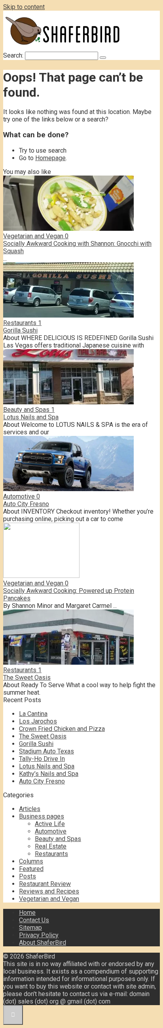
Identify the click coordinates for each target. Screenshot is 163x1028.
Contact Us (34, 920)
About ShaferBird (42, 942)
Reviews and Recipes (49, 891)
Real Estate (50, 846)
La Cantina (33, 714)
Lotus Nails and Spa (31, 417)
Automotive (50, 831)
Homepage (50, 158)
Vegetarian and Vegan (49, 899)
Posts (27, 876)
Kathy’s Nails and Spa (48, 774)
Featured (31, 869)
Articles (29, 809)
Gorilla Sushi (20, 330)
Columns (31, 861)
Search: (14, 55)
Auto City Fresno (26, 504)
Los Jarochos (38, 721)
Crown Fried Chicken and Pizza (62, 729)
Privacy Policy (39, 935)
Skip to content (24, 7)
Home (27, 912)
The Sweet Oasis (27, 677)
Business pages (41, 816)
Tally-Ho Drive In (42, 759)
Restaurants (51, 854)
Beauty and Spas (58, 839)
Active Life (50, 824)
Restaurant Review (45, 884)
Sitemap (30, 927)
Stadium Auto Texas (46, 751)
